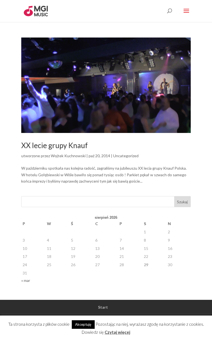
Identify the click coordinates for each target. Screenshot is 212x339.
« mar (25, 280)
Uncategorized (126, 155)
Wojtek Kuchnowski (68, 155)
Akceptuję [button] (83, 324)
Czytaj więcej (117, 332)
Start (103, 307)
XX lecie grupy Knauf (54, 145)
